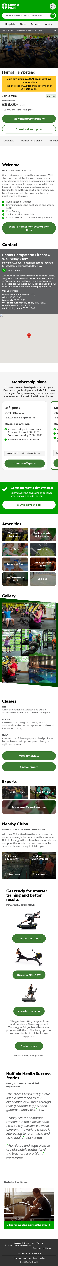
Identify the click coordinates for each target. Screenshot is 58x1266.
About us (17, 1243)
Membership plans (31, 140)
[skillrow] (29, 920)
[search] (29, 16)
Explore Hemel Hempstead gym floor (29, 228)
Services (35, 24)
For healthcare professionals (19, 1245)
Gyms (23, 24)
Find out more (29, 767)
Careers (39, 1243)
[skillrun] (29, 993)
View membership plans (29, 118)
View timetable (29, 756)
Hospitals (10, 24)
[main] (29, 647)
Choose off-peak (25, 463)
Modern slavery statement (29, 1253)
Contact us (29, 1243)
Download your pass (29, 129)
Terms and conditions (21, 1258)
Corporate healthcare (42, 1248)
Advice (48, 24)
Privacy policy (39, 1258)
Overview (9, 140)
